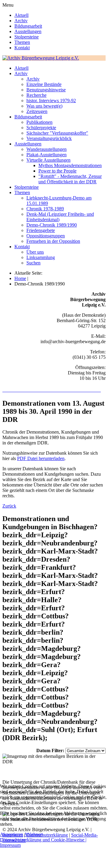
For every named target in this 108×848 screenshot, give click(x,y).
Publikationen (39, 122)
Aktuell (21, 15)
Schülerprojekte (41, 127)
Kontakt (22, 47)
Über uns (35, 252)
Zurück (9, 505)
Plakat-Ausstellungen (46, 154)
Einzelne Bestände (44, 84)
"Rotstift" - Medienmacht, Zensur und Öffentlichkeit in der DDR (70, 179)
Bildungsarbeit (28, 26)
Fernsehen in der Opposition (53, 241)
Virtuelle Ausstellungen (48, 160)
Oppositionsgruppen (45, 235)
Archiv (21, 20)
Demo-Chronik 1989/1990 (51, 224)
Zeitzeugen (36, 111)
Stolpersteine (26, 36)
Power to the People (57, 170)
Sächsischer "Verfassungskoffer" (57, 133)
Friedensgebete (40, 230)
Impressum (10, 845)
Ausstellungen (27, 31)
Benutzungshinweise (46, 89)
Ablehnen (33, 834)
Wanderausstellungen (46, 149)
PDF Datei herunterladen (40, 458)
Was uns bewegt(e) (44, 105)
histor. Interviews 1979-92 (51, 100)
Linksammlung (40, 257)
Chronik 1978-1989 (45, 208)
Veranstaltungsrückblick (49, 138)
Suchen (33, 262)
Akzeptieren (11, 834)
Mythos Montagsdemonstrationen (70, 165)
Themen (22, 42)
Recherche (36, 95)
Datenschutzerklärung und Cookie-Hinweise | (43, 839)
